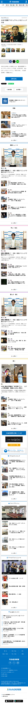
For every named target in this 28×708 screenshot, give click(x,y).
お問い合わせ (4, 674)
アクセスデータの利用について (8, 672)
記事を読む (14, 78)
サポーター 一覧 (14, 445)
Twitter (14, 662)
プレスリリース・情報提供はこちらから (10, 670)
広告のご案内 (4, 676)
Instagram (17, 662)
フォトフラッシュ (5, 17)
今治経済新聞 (14, 2)
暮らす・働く (21, 5)
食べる (7, 5)
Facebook (10, 662)
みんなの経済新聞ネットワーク (14, 690)
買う (17, 5)
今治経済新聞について (6, 668)
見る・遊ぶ (12, 5)
